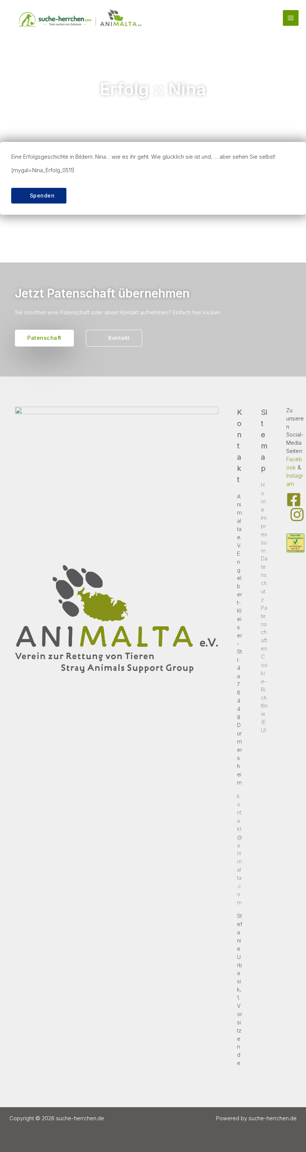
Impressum (264, 534)
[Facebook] (293, 499)
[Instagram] (297, 514)
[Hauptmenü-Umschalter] (291, 18)
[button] (38, 196)
